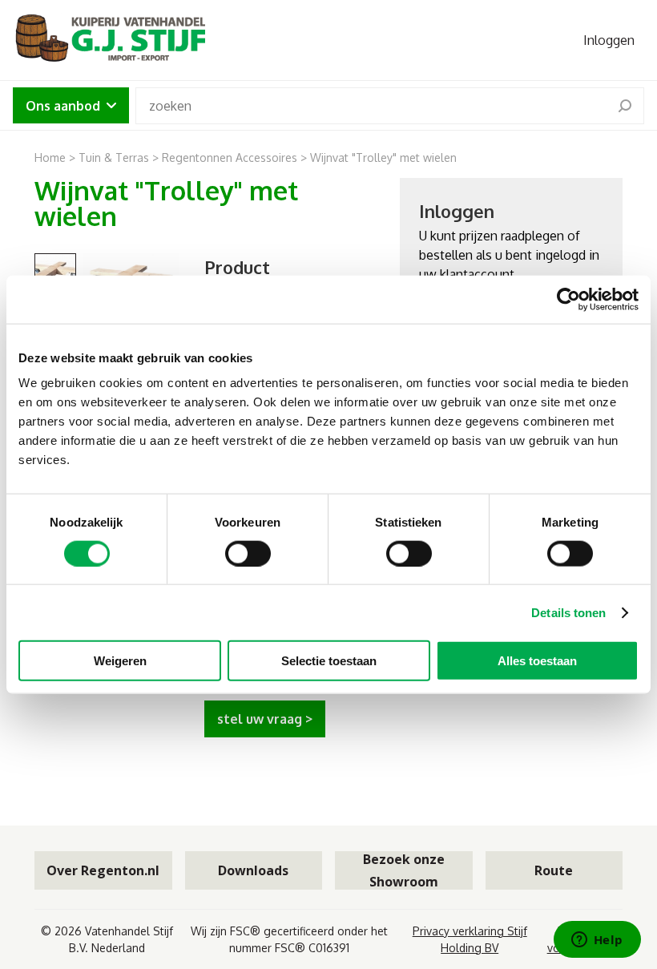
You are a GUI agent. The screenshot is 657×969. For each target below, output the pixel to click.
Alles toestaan (537, 661)
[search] (625, 105)
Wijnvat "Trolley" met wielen (383, 157)
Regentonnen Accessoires (229, 157)
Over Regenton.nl (102, 870)
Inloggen (609, 40)
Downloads (253, 870)
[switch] (248, 553)
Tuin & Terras (114, 157)
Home (50, 157)
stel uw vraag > (264, 719)
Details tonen (568, 612)
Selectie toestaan (329, 661)
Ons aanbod (63, 106)
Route (553, 870)
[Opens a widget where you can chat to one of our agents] (597, 941)
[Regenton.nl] (109, 40)
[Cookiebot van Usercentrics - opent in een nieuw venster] (568, 299)
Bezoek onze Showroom (404, 870)
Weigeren (120, 661)
